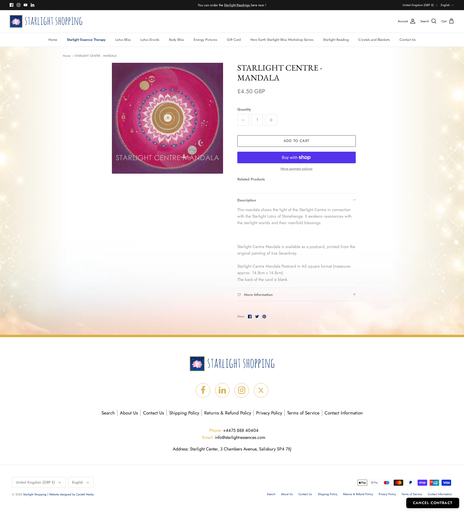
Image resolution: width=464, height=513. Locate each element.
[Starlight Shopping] (46, 21)
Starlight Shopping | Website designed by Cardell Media (58, 494)
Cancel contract (432, 503)
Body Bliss (176, 39)
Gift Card (234, 39)
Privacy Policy (269, 413)
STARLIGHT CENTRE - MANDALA (96, 56)
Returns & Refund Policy (227, 413)
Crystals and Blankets (374, 39)
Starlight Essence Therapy (86, 39)
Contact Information (344, 413)
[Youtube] (25, 5)
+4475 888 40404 (234, 430)
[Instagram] (18, 5)
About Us (129, 413)
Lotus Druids (149, 39)
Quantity (244, 109)
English (445, 5)
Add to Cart (296, 140)
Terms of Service (303, 413)
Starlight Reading (336, 39)
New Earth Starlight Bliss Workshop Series (281, 39)
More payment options (296, 169)
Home (52, 39)
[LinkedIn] (32, 5)
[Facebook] (11, 5)
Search (108, 413)
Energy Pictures (205, 39)
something (236, 5)
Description (246, 200)
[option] (167, 118)
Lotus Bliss (123, 39)
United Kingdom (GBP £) (418, 5)
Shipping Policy (184, 413)
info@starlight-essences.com (233, 437)
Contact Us (407, 39)
